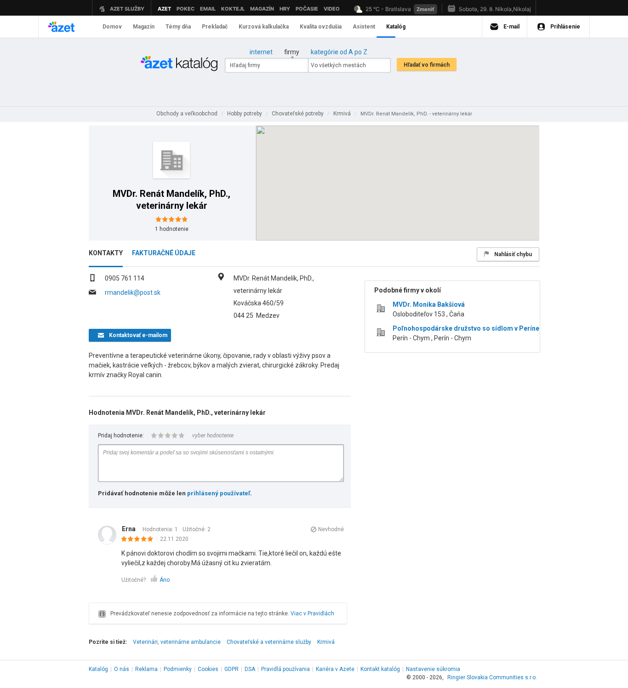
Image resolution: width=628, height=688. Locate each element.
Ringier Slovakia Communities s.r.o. (492, 677)
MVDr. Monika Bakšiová (429, 304)
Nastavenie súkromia (433, 669)
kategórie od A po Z (339, 52)
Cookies (208, 669)
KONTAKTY (106, 253)
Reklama (146, 669)
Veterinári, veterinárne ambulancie (177, 642)
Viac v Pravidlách (312, 613)
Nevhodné (331, 529)
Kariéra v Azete (335, 669)
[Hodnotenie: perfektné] (139, 539)
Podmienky (178, 669)
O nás (121, 669)
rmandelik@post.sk (132, 292)
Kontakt (380, 669)
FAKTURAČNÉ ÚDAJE (163, 253)
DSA (250, 669)
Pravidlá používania (285, 669)
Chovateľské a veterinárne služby (269, 642)
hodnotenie (171, 229)
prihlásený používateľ (218, 493)
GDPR (231, 669)
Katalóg (98, 669)
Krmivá (326, 642)
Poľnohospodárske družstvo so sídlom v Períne (466, 328)
